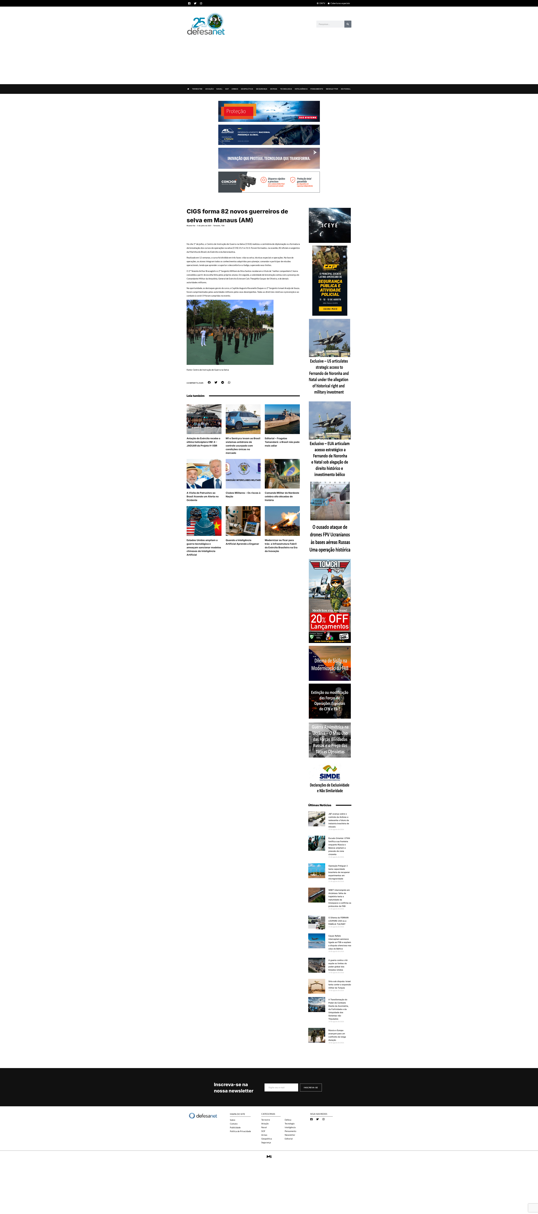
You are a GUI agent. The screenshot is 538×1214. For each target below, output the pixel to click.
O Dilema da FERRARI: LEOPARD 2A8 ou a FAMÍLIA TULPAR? (338, 920)
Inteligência (301, 89)
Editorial (346, 89)
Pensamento (316, 89)
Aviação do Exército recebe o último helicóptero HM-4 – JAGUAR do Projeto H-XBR (203, 442)
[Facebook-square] (189, 3)
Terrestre (197, 89)
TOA (222, 226)
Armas (235, 89)
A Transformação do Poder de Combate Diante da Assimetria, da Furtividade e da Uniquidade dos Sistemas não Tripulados (338, 1009)
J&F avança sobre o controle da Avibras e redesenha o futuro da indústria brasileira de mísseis (338, 820)
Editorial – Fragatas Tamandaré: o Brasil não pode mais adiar (282, 442)
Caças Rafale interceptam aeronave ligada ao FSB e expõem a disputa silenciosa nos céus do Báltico (339, 942)
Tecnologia (286, 89)
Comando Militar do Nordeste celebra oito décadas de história (282, 496)
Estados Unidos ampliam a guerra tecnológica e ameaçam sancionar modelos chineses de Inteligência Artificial (204, 547)
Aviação (209, 89)
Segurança (261, 89)
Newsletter (332, 89)
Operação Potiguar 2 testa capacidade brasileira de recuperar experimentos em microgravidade (339, 872)
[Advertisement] (269, 56)
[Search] (347, 24)
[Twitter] (195, 3)
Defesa (273, 89)
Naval (219, 89)
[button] (209, 382)
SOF (227, 89)
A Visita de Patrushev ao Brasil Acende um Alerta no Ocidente (203, 496)
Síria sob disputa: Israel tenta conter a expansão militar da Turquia (339, 984)
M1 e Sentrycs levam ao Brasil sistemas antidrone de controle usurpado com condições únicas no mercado (243, 445)
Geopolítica (247, 89)
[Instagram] (201, 3)
